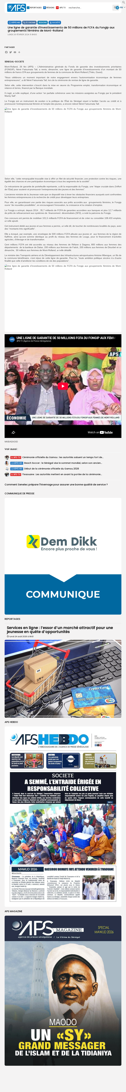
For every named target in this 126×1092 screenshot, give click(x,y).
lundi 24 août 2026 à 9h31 (21, 636)
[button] (123, 3)
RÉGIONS (50, 7)
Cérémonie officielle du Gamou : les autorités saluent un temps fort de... (62, 457)
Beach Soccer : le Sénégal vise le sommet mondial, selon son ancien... (63, 463)
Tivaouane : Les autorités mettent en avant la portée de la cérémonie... (62, 474)
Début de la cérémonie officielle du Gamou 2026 (51, 468)
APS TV (62, 7)
